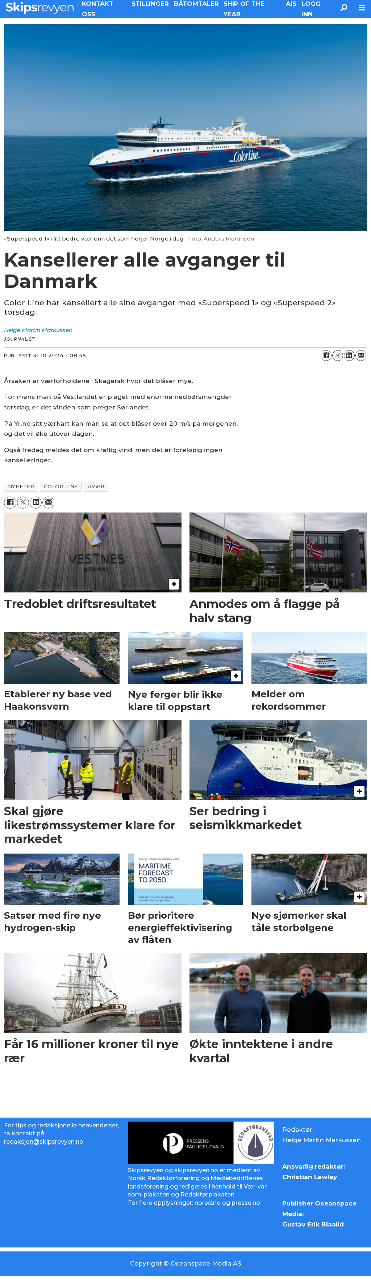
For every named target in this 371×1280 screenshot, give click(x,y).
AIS (291, 3)
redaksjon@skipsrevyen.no (43, 1141)
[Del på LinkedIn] (349, 355)
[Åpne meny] (362, 7)
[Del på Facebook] (326, 355)
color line (61, 486)
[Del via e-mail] (360, 355)
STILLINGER (150, 3)
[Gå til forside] (40, 7)
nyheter (21, 486)
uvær (95, 486)
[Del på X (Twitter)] (337, 355)
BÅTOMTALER (196, 3)
